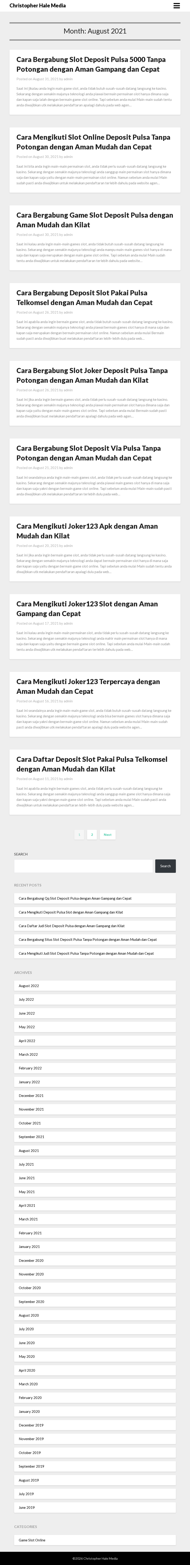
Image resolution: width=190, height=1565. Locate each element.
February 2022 (30, 1068)
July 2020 (26, 1329)
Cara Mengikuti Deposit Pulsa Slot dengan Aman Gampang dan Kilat (71, 912)
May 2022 (27, 1027)
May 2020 (27, 1356)
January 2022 (29, 1082)
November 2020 (31, 1274)
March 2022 (28, 1054)
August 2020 (29, 1315)
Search (21, 854)
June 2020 (27, 1343)
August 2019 (29, 1480)
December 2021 (31, 1095)
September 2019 (31, 1466)
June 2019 (27, 1507)
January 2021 (29, 1246)
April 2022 (27, 1041)
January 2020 (29, 1411)
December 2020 (31, 1260)
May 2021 (27, 1192)
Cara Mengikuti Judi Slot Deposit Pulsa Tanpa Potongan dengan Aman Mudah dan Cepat (86, 953)
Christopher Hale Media (38, 5)
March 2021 (28, 1219)
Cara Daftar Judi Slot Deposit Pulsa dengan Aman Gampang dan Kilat (72, 926)
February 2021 (30, 1233)
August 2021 (29, 1150)
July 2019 (26, 1494)
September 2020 (31, 1302)
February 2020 (30, 1397)
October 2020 (30, 1288)
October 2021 (30, 1123)
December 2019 (31, 1425)
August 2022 (29, 986)
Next (108, 835)
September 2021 (31, 1137)
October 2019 (30, 1453)
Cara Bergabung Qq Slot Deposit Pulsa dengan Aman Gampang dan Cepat (75, 898)
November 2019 (31, 1439)
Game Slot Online (32, 1540)
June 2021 (27, 1178)
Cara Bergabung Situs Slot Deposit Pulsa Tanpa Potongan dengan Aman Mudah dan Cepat (88, 939)
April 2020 (27, 1370)
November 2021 (31, 1109)
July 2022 (26, 999)
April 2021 (27, 1205)
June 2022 (27, 1013)
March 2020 (28, 1384)
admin (68, 79)
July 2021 (26, 1164)
